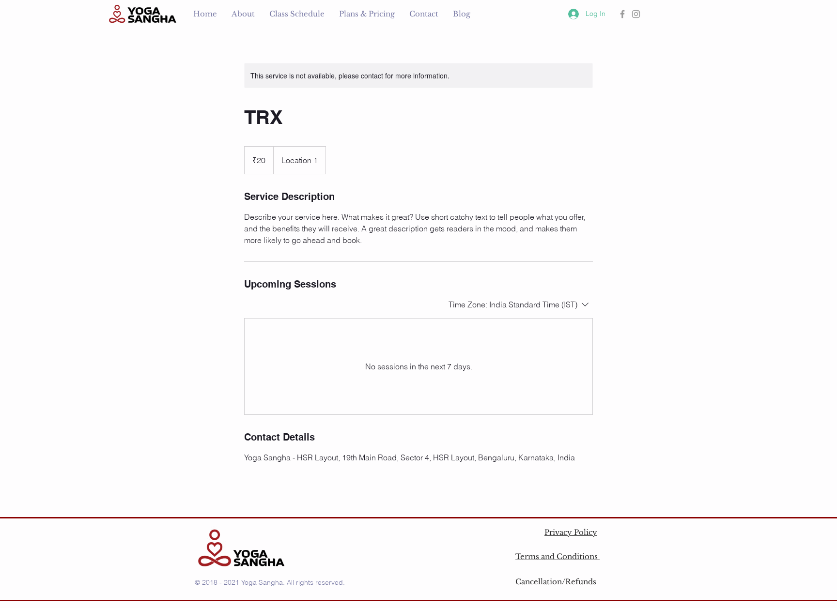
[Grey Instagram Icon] (636, 14)
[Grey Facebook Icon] (622, 14)
